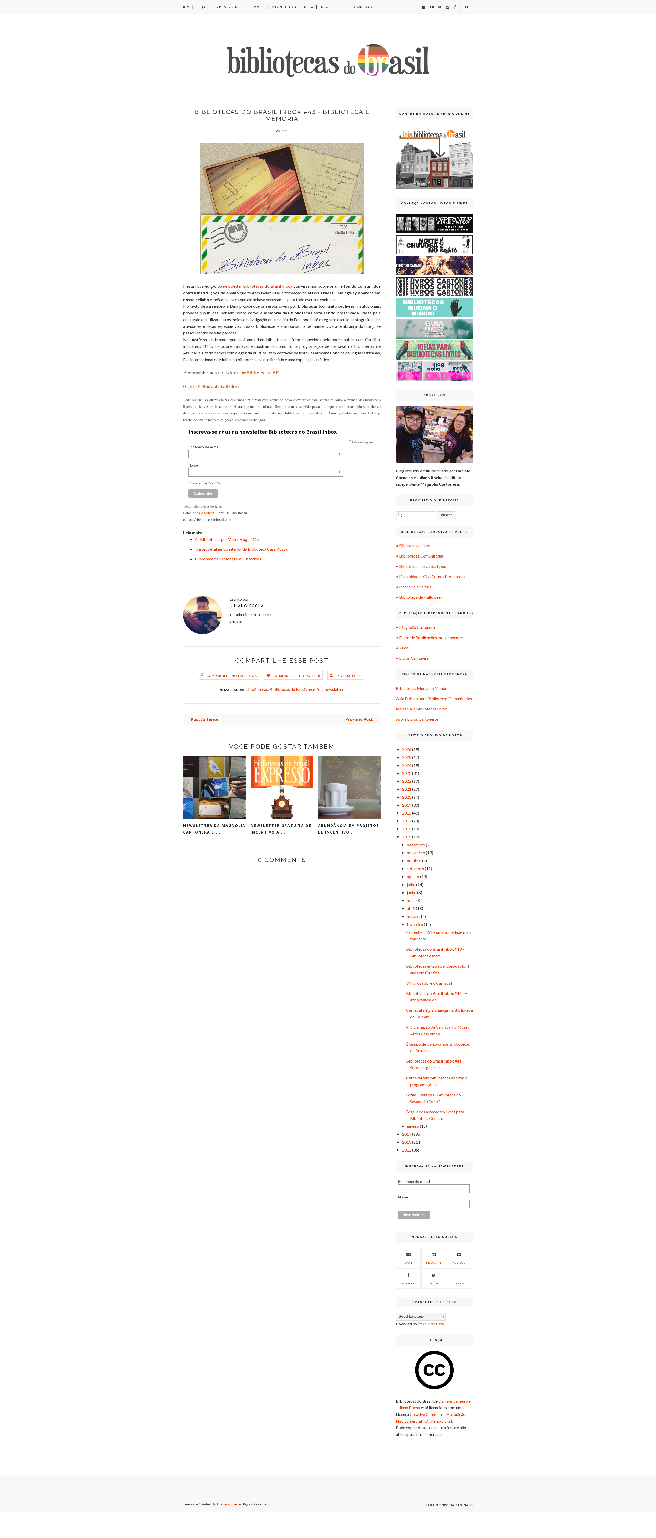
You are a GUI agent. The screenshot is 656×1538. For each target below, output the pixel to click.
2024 (406, 765)
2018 (406, 812)
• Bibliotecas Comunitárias (420, 555)
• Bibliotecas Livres (413, 545)
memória (315, 689)
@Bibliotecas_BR (260, 372)
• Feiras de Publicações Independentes (430, 637)
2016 (406, 828)
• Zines (402, 647)
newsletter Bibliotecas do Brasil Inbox (257, 286)
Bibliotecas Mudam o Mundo (421, 688)
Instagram (433, 1262)
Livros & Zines (227, 7)
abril (411, 908)
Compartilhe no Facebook (232, 676)
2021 (406, 789)
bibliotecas (258, 689)
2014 (406, 1134)
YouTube (459, 1262)
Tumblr (459, 1283)
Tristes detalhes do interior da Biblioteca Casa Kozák (241, 549)
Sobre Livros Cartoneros (417, 719)
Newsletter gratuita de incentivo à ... (281, 829)
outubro (414, 860)
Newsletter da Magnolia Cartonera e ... (214, 829)
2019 (406, 804)
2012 (406, 1149)
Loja (201, 7)
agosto (413, 876)
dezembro (416, 844)
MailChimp (217, 483)
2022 (406, 781)
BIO (186, 7)
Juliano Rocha (246, 605)
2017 (406, 820)
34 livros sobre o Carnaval (429, 982)
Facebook (408, 1283)
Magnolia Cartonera (292, 7)
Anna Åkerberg (203, 512)
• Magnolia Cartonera (415, 627)
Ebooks (257, 7)
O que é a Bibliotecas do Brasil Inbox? (211, 386)
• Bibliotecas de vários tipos (421, 566)
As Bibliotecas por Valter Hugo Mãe (227, 539)
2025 (406, 757)
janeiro (413, 1126)
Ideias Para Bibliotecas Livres (422, 708)
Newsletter (332, 7)
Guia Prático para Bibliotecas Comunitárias (434, 698)
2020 (406, 797)
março (412, 916)
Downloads (363, 7)
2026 (406, 749)
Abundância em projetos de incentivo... (348, 829)
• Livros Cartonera (412, 658)
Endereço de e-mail (264, 447)
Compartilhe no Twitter (297, 676)
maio (411, 900)
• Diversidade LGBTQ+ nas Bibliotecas (430, 576)
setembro (415, 868)
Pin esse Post (349, 676)
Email (408, 1262)
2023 (406, 773)
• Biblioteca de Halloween (419, 596)
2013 (406, 1141)
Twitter (433, 1283)
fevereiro (415, 924)
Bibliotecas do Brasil (288, 689)
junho (411, 892)
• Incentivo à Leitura (414, 586)
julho (411, 884)
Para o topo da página (447, 1505)
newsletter (334, 689)
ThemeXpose (227, 1504)
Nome (264, 465)
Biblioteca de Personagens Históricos (228, 558)
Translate (435, 1323)
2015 (406, 836)
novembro (416, 852)
